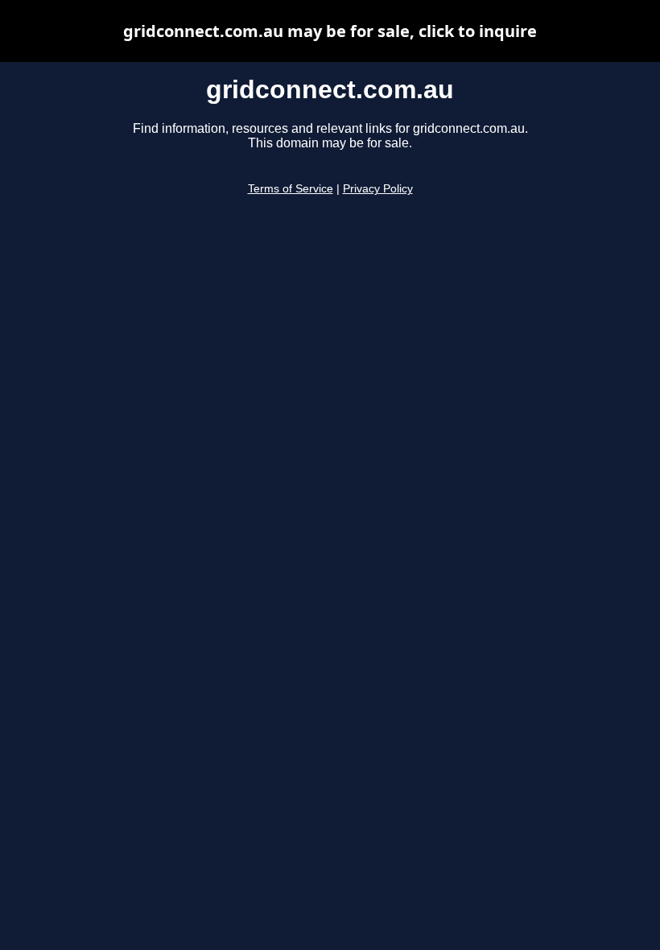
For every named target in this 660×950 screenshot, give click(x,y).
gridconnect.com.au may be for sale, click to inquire (330, 31)
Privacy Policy (378, 189)
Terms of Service (290, 189)
